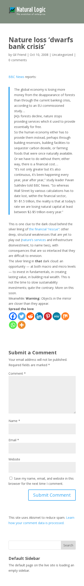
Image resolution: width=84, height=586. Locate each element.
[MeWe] (56, 316)
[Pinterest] (48, 316)
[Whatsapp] (13, 325)
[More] (22, 325)
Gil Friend (19, 55)
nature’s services (34, 240)
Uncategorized (62, 55)
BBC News (16, 77)
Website (14, 459)
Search (68, 545)
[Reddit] (30, 316)
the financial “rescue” (44, 229)
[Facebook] (13, 316)
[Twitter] (22, 316)
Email (14, 440)
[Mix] (65, 316)
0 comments (18, 60)
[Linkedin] (39, 316)
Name (14, 421)
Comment (17, 373)
